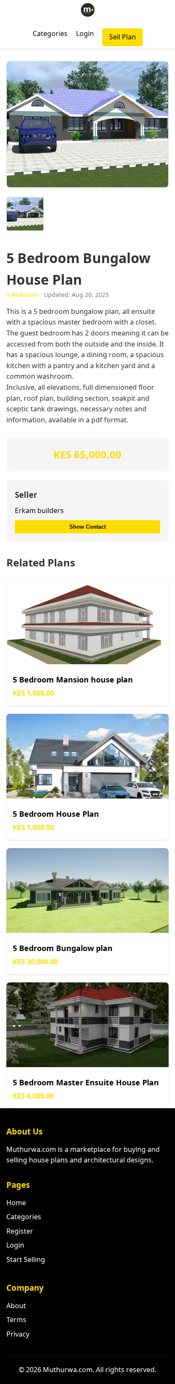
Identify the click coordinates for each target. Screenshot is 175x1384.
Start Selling (25, 1259)
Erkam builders (39, 510)
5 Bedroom (21, 295)
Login (85, 33)
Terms (16, 1319)
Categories (50, 33)
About (16, 1305)
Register (19, 1231)
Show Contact (87, 527)
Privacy (17, 1334)
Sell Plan (122, 37)
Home (16, 1202)
